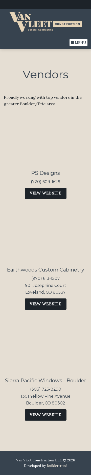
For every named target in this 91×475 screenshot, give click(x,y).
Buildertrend (57, 465)
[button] (78, 42)
